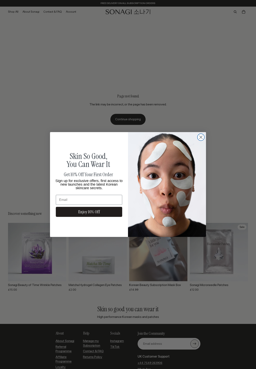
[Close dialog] (200, 137)
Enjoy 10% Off (89, 212)
